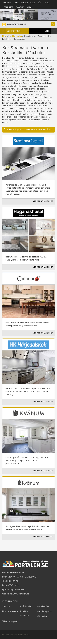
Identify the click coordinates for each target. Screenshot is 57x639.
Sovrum (20, 7)
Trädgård (8, 7)
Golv (32, 2)
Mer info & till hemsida (43, 201)
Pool (46, 2)
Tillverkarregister (10, 621)
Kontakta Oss (43, 606)
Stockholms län (15, 36)
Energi (24, 2)
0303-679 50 (12, 581)
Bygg (16, 2)
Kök (39, 2)
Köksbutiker (42, 616)
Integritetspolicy (44, 611)
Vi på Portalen (26, 606)
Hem (4, 36)
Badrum (7, 2)
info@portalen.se (16, 589)
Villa (29, 7)
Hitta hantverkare (10, 611)
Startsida (6, 606)
